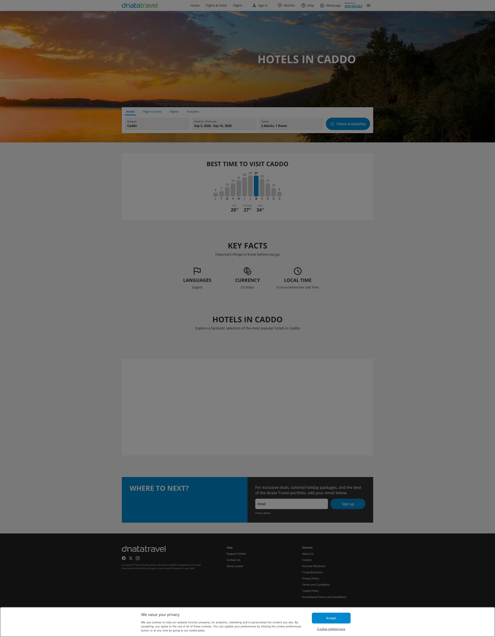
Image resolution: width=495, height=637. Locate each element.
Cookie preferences (331, 629)
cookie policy (197, 630)
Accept (331, 618)
